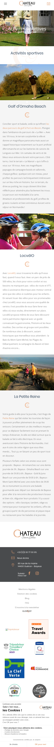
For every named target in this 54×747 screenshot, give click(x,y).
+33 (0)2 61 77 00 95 (27, 552)
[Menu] (5, 3)
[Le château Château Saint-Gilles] (27, 3)
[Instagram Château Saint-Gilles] (38, 573)
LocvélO (11, 273)
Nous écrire (23, 558)
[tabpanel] (27, 82)
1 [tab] (27, 102)
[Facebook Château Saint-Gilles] (30, 573)
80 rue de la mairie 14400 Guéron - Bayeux (30, 564)
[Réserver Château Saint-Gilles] (48, 3)
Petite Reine (8, 418)
